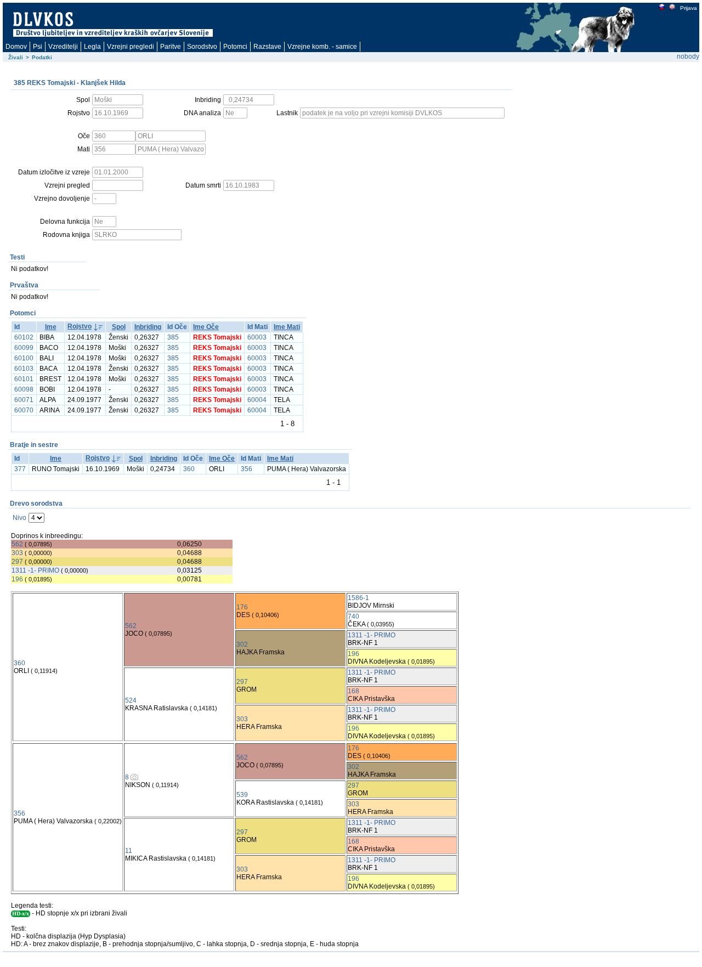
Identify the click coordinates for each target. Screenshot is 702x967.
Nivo (19, 518)
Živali (15, 57)
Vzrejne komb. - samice (322, 46)
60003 (257, 337)
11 (128, 851)
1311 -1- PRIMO (35, 570)
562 (17, 544)
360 (189, 469)
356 (246, 469)
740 (353, 616)
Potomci (235, 46)
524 (131, 700)
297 (17, 562)
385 (173, 337)
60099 (23, 348)
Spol (119, 327)
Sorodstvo (202, 46)
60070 (23, 410)
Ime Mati (287, 327)
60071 (23, 400)
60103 (23, 368)
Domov (16, 46)
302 (242, 644)
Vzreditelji (63, 46)
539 (242, 795)
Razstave (267, 46)
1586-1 (358, 598)
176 (242, 607)
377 (20, 469)
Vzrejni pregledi (130, 46)
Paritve (170, 46)
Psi (37, 46)
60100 (23, 358)
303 (17, 553)
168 (353, 691)
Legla (92, 46)
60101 (23, 379)
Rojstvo (79, 326)
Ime (50, 327)
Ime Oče (206, 327)
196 (17, 579)
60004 (257, 400)
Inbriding (147, 327)
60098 (23, 389)
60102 (23, 337)
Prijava (688, 8)
